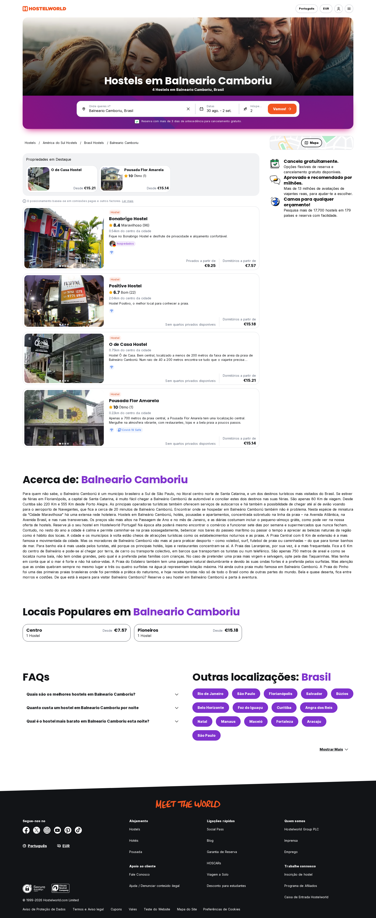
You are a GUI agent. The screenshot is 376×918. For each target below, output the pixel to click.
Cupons (116, 909)
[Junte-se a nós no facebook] (26, 830)
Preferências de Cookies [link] (221, 909)
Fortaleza (284, 721)
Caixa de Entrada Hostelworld (306, 897)
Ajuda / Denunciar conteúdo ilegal (154, 886)
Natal (202, 721)
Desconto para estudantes (226, 886)
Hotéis (134, 840)
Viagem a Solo (217, 874)
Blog (210, 840)
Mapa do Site (187, 909)
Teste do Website (157, 909)
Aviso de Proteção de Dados (44, 909)
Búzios (342, 693)
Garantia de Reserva (222, 852)
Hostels (134, 829)
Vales (133, 909)
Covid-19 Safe (131, 430)
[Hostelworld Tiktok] (78, 830)
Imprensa (291, 840)
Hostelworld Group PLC (301, 829)
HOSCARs (214, 863)
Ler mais (128, 201)
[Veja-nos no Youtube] (57, 830)
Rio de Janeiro (210, 693)
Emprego (291, 852)
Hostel (115, 212)
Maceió (255, 721)
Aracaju (314, 721)
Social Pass (215, 829)
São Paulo (246, 693)
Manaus (228, 721)
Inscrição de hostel (298, 874)
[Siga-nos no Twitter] (36, 830)
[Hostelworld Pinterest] (67, 830)
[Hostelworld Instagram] (47, 830)
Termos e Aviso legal (88, 909)
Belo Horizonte (211, 707)
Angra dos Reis (318, 707)
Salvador (314, 693)
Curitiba (284, 707)
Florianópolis (280, 693)
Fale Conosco (139, 874)
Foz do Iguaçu (250, 707)
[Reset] (188, 109)
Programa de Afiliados (300, 886)
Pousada (135, 852)
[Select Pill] (338, 8)
